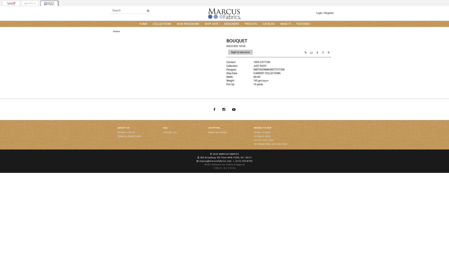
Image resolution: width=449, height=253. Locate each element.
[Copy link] (305, 52)
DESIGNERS (231, 23)
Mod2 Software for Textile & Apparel (225, 164)
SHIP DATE (212, 23)
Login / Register (325, 13)
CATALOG (268, 23)
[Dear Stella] (30, 3)
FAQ (165, 128)
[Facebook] (214, 109)
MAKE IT (285, 23)
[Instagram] (223, 109)
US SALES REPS (262, 136)
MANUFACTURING (218, 132)
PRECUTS (251, 23)
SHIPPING (214, 128)
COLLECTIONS (162, 23)
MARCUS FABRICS (229, 154)
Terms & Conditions (129, 136)
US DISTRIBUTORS (264, 140)
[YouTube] (234, 109)
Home (116, 31)
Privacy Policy (126, 132)
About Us (123, 128)
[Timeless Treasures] (11, 3)
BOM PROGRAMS (188, 23)
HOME (143, 23)
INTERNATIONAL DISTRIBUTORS (271, 144)
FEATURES (303, 23)
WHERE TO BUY (263, 128)
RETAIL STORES (262, 132)
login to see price (240, 52)
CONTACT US (170, 132)
